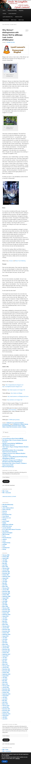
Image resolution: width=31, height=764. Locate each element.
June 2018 (4, 639)
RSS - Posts (5, 491)
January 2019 (5, 627)
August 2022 (5, 558)
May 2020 (4, 603)
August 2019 (5, 616)
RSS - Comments (6, 492)
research (4, 539)
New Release (5, 531)
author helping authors (8, 508)
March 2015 (5, 704)
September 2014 (6, 714)
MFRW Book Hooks (7, 526)
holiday (4, 522)
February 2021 (5, 588)
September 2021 (6, 576)
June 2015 (4, 699)
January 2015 (5, 707)
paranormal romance (17, 425)
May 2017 (4, 661)
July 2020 (4, 599)
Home (4, 10)
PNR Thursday (5, 534)
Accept (4, 761)
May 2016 (4, 680)
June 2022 (4, 561)
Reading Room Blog (12, 10)
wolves (19, 427)
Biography (21, 10)
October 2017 (5, 652)
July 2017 (4, 657)
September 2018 (6, 634)
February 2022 (5, 568)
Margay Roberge (24, 424)
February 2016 (5, 685)
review (4, 541)
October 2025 (5, 556)
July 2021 (4, 580)
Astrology (4, 506)
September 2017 (6, 654)
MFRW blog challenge (7, 524)
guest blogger (5, 521)
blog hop (4, 511)
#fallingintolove (16, 424)
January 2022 (5, 570)
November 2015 (6, 690)
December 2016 (6, 669)
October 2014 (5, 712)
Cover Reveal (5, 516)
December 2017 (6, 649)
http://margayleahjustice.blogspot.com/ (15, 385)
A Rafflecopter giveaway (14, 419)
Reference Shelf (18, 16)
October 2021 (5, 575)
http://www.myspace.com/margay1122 (16, 390)
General (4, 519)
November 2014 (6, 710)
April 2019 (4, 623)
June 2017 (4, 659)
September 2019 (6, 614)
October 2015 (5, 692)
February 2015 (5, 705)
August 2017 (5, 656)
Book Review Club (6, 514)
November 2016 (6, 671)
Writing (4, 549)
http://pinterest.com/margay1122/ (14, 399)
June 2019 (4, 619)
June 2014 (4, 719)
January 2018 (5, 647)
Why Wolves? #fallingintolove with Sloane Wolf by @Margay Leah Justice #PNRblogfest (12, 35)
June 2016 (4, 679)
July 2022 (4, 560)
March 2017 (5, 664)
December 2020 (6, 591)
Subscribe (6, 481)
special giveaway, (12, 409)
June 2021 (4, 581)
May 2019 (4, 621)
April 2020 (4, 604)
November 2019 (6, 611)
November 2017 (6, 651)
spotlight (4, 544)
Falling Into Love (10, 422)
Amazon (11, 260)
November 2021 (6, 573)
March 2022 (5, 566)
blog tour (4, 513)
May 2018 (4, 641)
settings (18, 758)
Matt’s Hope (13, 19)
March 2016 (5, 684)
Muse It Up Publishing (20, 260)
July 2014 (4, 717)
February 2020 (5, 608)
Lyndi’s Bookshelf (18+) (8, 16)
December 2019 (6, 609)
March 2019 (5, 624)
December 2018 (6, 629)
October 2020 (5, 594)
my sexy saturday (6, 527)
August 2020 (5, 598)
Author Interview (6, 509)
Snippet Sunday (6, 542)
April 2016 (4, 682)
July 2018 (4, 637)
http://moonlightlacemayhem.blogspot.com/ (12, 386)
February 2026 (5, 555)
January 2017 (5, 667)
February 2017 (5, 666)
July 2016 (4, 677)
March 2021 (5, 586)
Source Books (6, 19)
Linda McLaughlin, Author (9, 496)
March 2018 (5, 644)
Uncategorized (5, 424)
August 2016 (5, 676)
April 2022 (4, 565)
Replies (24, 427)
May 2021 (4, 583)
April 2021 (4, 584)
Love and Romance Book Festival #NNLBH (12, 438)
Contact (4, 13)
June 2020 (4, 601)
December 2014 (6, 709)
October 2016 (5, 672)
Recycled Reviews (6, 537)
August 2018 (5, 636)
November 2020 (6, 593)
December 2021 (6, 571)
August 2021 (5, 578)
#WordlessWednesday (7, 504)
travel (3, 546)
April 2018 (4, 642)
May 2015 (4, 700)
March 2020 (5, 606)
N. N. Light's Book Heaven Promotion (11, 529)
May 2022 (4, 563)
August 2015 (5, 695)
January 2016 (5, 687)
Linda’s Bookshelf (12, 13)
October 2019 (5, 613)
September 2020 (6, 596)
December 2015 (6, 689)
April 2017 (4, 662)
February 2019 (5, 626)
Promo (4, 536)
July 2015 (4, 697)
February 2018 (5, 646)
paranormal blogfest (19, 422)
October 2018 (5, 633)
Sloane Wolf (9, 427)
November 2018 (6, 631)
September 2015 (6, 694)
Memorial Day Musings (8, 466)
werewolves (15, 427)
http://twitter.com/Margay (16, 393)
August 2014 (5, 715)
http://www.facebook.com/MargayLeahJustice (18, 396)
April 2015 (4, 702)
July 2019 (4, 618)
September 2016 (6, 674)
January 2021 (5, 589)
